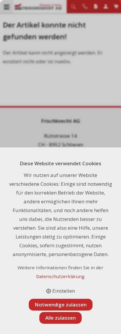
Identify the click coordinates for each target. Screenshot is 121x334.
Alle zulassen (60, 317)
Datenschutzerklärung (60, 276)
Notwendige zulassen (61, 304)
